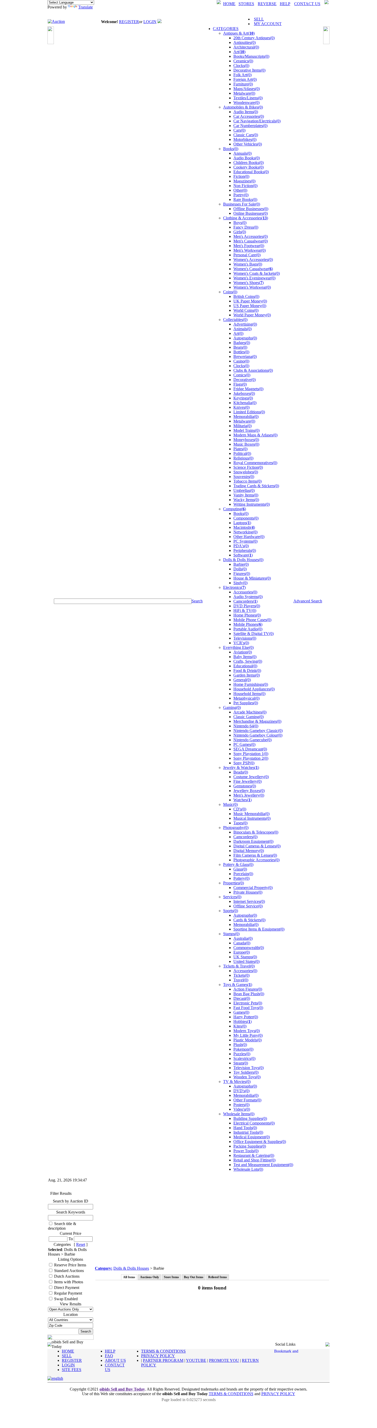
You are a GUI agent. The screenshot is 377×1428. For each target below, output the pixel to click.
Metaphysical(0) (246, 698)
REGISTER (129, 21)
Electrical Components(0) (254, 1123)
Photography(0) (236, 827)
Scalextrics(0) (244, 1058)
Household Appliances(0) (254, 689)
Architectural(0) (246, 47)
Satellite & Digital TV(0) (253, 633)
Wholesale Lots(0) (248, 1169)
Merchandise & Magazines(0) (257, 721)
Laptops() (242, 523)
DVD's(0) (241, 1091)
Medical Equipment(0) (251, 1137)
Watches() (242, 800)
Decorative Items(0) (249, 70)
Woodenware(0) (246, 102)
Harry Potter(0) (245, 1017)
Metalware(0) (244, 93)
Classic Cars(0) (245, 135)
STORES (246, 4)
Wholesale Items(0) (238, 1114)
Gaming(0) (232, 707)
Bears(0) (240, 347)
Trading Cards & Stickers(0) (256, 486)
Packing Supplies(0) (249, 1146)
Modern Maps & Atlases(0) (255, 435)
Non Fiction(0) (245, 185)
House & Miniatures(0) (252, 578)
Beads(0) (240, 772)
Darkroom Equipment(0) (253, 841)
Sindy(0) (240, 583)
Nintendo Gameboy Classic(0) (258, 730)
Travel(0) (240, 980)
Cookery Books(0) (248, 167)
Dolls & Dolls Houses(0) (243, 559)
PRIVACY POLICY (158, 1356)
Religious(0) (243, 458)
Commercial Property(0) (253, 887)
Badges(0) (241, 342)
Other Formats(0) (247, 1100)
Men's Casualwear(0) (250, 241)
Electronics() (234, 587)
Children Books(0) (248, 162)
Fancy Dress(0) (245, 227)
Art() (239, 52)
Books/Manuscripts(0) (251, 56)
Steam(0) (240, 1063)
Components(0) (246, 518)
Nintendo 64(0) (245, 726)
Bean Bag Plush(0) (248, 994)
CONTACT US (307, 4)
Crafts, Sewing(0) (247, 661)
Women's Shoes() (248, 282)
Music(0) (230, 804)
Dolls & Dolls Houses (131, 1268)
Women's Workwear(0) (252, 287)
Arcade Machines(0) (249, 712)
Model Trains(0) (246, 430)
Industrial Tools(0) (248, 1132)
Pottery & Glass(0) (238, 864)
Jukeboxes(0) (244, 393)
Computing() (234, 509)
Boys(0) (239, 222)
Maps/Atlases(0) (246, 88)
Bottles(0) (241, 352)
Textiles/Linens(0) (248, 98)
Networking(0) (245, 532)
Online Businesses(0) (250, 213)
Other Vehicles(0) (247, 144)
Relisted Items (217, 1277)
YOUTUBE (196, 1360)
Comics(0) (241, 375)
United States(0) (246, 961)
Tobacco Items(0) (247, 481)
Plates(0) (240, 449)
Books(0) (230, 148)
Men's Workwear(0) (249, 250)
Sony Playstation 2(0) (250, 758)
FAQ (109, 1356)
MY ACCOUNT (268, 24)
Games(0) (241, 1012)
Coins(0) (230, 292)
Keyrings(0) (243, 398)
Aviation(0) (242, 652)
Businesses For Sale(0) (241, 204)
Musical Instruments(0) (252, 818)
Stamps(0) (231, 934)
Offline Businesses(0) (250, 209)
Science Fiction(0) (248, 467)
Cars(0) (239, 130)
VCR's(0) (241, 643)
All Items (129, 1277)
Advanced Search (307, 601)
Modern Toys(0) (246, 1031)
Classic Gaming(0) (248, 717)
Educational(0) (245, 666)
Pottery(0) (241, 878)
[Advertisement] (212, 1228)
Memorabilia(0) (246, 416)
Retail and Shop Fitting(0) (254, 1160)
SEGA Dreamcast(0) (250, 749)
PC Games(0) (244, 744)
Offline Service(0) (248, 906)
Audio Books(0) (246, 158)
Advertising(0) (245, 324)
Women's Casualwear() (253, 269)
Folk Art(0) (242, 75)
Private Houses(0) (247, 892)
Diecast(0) (241, 998)
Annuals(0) (242, 153)
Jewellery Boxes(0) (249, 790)
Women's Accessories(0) (253, 259)
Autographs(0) (245, 338)
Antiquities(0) (244, 42)
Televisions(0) (244, 638)
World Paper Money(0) (252, 315)
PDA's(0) (241, 546)
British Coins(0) (246, 296)
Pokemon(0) (243, 1049)
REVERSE (267, 4)
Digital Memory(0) (248, 850)
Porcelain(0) (243, 874)
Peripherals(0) (244, 550)
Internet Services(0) (249, 901)
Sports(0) (230, 910)
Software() (243, 555)
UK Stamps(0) (245, 957)
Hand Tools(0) (245, 1128)
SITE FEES (71, 1369)
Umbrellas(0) (244, 490)
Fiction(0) (241, 176)
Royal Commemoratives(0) (255, 463)
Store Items (171, 1277)
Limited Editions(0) (249, 412)
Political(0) (242, 453)
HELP (285, 4)
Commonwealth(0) (248, 947)
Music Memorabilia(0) (251, 813)
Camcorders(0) (245, 837)
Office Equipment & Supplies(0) (259, 1141)
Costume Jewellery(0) (251, 777)
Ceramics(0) (243, 61)
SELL (259, 19)
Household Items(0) (249, 693)
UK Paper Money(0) (250, 301)
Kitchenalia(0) (244, 402)
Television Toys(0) (248, 1067)
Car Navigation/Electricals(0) (257, 121)
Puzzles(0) (241, 1054)
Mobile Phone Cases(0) (252, 620)
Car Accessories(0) (248, 116)
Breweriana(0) (245, 356)
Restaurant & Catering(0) (253, 1155)
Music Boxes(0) (246, 444)
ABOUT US (115, 1360)
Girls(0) (239, 232)
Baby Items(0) (244, 656)
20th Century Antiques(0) (254, 38)
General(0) (242, 680)
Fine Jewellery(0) (247, 781)
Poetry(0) (241, 195)
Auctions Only (149, 1277)
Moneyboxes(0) (246, 439)
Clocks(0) (241, 65)
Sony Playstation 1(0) (250, 753)
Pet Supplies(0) (245, 703)
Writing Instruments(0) (251, 504)
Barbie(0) (241, 564)
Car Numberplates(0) (250, 125)
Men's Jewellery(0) (248, 795)
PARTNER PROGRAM (163, 1360)
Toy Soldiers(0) (246, 1072)
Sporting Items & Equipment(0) (258, 929)
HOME (229, 4)
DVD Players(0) (246, 606)
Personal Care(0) (247, 255)
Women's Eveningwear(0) (254, 278)
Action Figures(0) (247, 989)
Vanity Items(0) (245, 495)
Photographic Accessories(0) (256, 860)
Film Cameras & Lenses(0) (255, 855)
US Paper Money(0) (249, 306)
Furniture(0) (243, 84)
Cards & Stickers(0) (249, 920)
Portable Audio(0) (247, 629)
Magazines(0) (244, 181)
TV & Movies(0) (237, 1081)
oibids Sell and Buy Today (122, 1389)
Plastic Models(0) (247, 1040)
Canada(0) (241, 943)
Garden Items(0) (246, 675)
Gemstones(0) (244, 786)
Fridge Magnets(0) (248, 389)
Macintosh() (244, 527)
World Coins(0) (246, 310)
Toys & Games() (237, 984)
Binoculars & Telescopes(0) (255, 832)
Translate (85, 7)
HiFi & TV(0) (244, 610)
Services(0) (232, 897)
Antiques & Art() (239, 33)
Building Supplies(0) (250, 1118)
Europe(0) (241, 952)
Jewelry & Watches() (241, 767)
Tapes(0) (240, 823)
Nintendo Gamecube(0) (252, 740)
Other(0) (240, 190)
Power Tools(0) (246, 1151)
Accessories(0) (245, 592)
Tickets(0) (241, 975)
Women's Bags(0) (247, 264)
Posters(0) (241, 1104)
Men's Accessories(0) (250, 236)
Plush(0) (240, 1044)
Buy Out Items (193, 1277)
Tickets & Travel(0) (239, 966)
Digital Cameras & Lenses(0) (257, 846)
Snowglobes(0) (245, 472)
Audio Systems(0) (248, 596)
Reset (80, 1244)
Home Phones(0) (247, 615)
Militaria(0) (242, 426)
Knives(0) (241, 407)
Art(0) (238, 333)
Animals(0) (242, 329)
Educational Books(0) (251, 172)
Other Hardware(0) (248, 536)
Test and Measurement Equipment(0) (263, 1164)
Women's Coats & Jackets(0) (256, 273)
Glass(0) (240, 869)
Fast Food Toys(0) (248, 1007)
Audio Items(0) (245, 112)
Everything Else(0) (238, 647)
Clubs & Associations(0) (253, 370)
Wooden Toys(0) (247, 1077)
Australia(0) (243, 938)
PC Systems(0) (245, 541)
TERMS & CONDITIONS (163, 1351)
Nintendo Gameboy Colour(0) (257, 735)
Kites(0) (239, 1026)
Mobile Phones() (247, 624)
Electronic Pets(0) (247, 1003)
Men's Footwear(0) (248, 245)
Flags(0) (240, 384)
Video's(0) (241, 1109)
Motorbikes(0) (244, 139)
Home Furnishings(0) (250, 684)
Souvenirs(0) (243, 476)
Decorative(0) (244, 379)
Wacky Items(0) (246, 499)
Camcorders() (245, 601)
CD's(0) (239, 809)
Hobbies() (242, 1021)
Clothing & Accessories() (245, 218)
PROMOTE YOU (224, 1360)
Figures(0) (241, 573)
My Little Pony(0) (248, 1035)
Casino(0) (241, 361)
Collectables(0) (235, 319)
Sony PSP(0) (243, 763)
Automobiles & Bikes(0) (243, 107)
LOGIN (149, 21)
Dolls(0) (240, 569)
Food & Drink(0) (247, 670)
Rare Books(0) (245, 199)
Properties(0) (233, 883)
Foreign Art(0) (245, 79)
